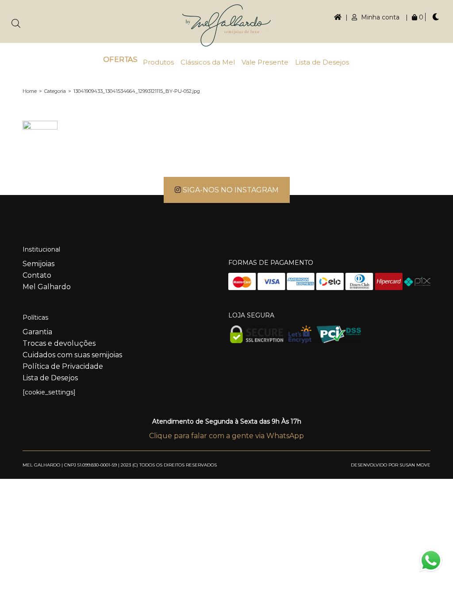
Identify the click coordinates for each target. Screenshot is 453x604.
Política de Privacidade (63, 366)
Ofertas (120, 59)
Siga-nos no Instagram (230, 190)
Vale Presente (265, 62)
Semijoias (38, 264)
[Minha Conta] (338, 17)
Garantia (37, 332)
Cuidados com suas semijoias (72, 355)
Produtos (158, 62)
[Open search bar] (16, 23)
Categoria (55, 91)
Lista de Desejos (322, 62)
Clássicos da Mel (207, 62)
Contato (37, 275)
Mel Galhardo (47, 287)
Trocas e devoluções (59, 343)
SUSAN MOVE (414, 465)
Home (30, 91)
